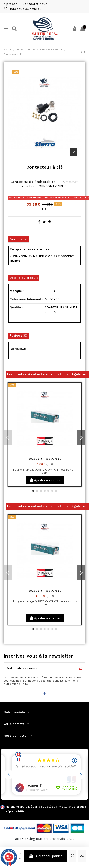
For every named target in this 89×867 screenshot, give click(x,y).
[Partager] (39, 222)
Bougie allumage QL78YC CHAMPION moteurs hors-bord (45, 471)
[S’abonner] (80, 668)
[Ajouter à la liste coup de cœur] (72, 856)
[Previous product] (82, 52)
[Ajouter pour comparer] (82, 856)
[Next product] (84, 52)
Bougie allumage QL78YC (44, 458)
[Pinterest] (49, 222)
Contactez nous (35, 4)
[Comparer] (77, 398)
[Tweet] (44, 222)
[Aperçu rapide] (77, 406)
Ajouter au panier (49, 856)
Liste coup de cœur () (25, 9)
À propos (11, 4)
